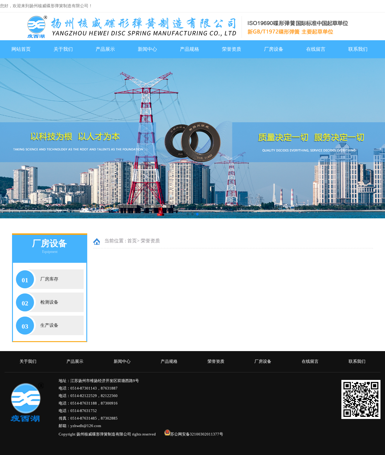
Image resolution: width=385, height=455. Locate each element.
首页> (133, 240)
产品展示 (105, 49)
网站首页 (21, 49)
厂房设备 (273, 49)
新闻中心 (147, 49)
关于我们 (63, 49)
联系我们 (358, 49)
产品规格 (189, 49)
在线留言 (315, 49)
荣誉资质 (231, 49)
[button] (187, 214)
